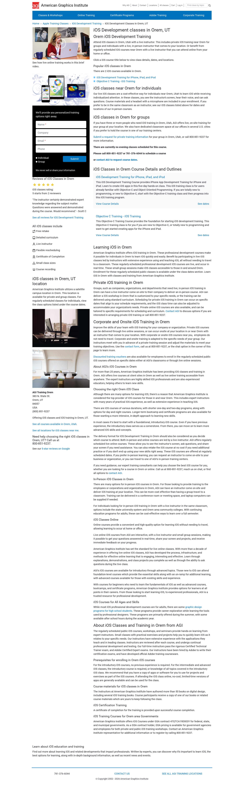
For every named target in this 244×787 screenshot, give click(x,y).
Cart (173, 5)
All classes (164, 5)
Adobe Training (157, 15)
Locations (153, 5)
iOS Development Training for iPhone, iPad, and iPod (126, 77)
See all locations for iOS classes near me (55, 430)
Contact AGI (172, 311)
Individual (43, 157)
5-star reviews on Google (56, 448)
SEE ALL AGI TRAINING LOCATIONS (182, 773)
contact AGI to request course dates (116, 159)
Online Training (86, 15)
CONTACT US (122, 773)
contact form (132, 346)
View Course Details (107, 203)
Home (35, 23)
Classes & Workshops (50, 15)
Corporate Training (193, 15)
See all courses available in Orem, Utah (54, 424)
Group (41, 161)
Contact (143, 5)
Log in (180, 5)
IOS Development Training (86, 23)
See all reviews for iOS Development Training (57, 217)
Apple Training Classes (55, 23)
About (134, 5)
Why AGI (126, 5)
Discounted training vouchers (109, 356)
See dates (203, 203)
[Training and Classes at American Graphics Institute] (36, 5)
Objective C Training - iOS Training (116, 81)
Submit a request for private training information (120, 136)
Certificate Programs (122, 15)
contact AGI (115, 473)
